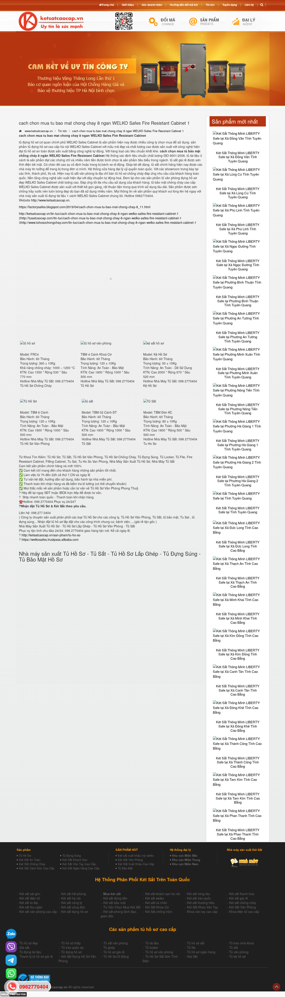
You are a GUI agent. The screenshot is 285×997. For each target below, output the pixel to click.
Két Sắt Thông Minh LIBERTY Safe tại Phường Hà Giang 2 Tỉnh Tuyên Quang (237, 480)
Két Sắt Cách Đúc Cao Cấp (36, 868)
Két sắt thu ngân (31, 907)
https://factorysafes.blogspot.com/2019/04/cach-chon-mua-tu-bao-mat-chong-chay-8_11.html (84, 207)
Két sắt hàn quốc (199, 898)
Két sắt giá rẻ (238, 898)
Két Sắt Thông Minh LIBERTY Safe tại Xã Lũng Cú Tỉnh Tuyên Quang (237, 192)
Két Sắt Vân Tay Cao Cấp (79, 864)
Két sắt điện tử (29, 898)
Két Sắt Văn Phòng (130, 860)
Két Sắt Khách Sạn (74, 860)
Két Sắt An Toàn (29, 860)
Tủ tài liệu (152, 943)
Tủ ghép (109, 947)
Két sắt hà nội (71, 898)
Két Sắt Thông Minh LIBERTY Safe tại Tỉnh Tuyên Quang (237, 510)
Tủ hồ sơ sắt (195, 943)
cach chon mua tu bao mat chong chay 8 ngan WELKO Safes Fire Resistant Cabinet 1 (128, 131)
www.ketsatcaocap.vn (39, 131)
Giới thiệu (128, 5)
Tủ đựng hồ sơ (71, 952)
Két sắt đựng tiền (115, 898)
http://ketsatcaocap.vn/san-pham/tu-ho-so (51, 535)
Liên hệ (249, 5)
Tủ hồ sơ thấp (71, 943)
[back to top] (276, 987)
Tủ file (191, 947)
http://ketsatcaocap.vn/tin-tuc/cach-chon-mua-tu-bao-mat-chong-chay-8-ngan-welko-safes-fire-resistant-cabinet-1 (99, 213)
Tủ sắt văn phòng (115, 943)
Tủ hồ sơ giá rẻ (113, 952)
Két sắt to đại (28, 902)
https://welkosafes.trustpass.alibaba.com (50, 539)
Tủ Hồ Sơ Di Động (116, 956)
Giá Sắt (192, 956)
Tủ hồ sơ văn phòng (159, 952)
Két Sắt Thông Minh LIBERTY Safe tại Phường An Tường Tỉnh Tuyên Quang (237, 336)
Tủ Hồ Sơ (25, 855)
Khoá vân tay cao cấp (202, 911)
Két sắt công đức (73, 907)
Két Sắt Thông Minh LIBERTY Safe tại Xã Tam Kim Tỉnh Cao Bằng (238, 798)
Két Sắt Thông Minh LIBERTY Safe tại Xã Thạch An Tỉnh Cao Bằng (237, 582)
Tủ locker (151, 947)
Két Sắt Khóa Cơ (157, 907)
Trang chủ (108, 5)
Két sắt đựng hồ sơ (74, 911)
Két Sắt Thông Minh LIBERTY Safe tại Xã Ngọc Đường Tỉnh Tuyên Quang (237, 264)
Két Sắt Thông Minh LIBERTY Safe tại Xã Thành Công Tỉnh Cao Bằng (237, 762)
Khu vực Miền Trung (186, 860)
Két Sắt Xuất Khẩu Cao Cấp (136, 864)
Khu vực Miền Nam (185, 864)
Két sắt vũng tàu (198, 893)
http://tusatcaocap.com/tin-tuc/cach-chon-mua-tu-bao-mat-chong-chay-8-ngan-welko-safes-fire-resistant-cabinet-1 (101, 218)
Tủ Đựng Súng (71, 855)
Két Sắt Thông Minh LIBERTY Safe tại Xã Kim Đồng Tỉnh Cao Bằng (237, 654)
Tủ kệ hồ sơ (237, 956)
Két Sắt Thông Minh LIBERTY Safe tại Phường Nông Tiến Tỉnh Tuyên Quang (237, 408)
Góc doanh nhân (152, 5)
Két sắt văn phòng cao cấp (38, 911)
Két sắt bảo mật (114, 902)
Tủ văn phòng (238, 952)
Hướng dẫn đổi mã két (184, 5)
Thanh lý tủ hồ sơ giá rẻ (36, 956)
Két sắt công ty (71, 902)
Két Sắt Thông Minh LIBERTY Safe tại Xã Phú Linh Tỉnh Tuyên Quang (237, 228)
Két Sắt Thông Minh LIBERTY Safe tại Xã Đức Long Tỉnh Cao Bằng (237, 546)
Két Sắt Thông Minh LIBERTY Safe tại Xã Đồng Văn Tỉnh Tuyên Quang (237, 156)
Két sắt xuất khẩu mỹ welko (136, 855)
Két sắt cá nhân (156, 902)
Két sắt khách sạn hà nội (162, 893)
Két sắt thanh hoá (241, 893)
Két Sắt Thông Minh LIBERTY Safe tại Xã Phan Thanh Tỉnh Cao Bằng (237, 833)
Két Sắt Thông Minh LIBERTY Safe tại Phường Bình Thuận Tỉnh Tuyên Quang (237, 300)
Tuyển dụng (229, 5)
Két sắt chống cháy (242, 902)
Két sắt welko (154, 898)
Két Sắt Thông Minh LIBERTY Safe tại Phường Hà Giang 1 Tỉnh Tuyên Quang (237, 444)
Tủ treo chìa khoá (241, 943)
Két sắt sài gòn (29, 893)
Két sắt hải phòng (73, 893)
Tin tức (62, 131)
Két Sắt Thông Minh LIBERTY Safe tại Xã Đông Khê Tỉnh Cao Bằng (237, 725)
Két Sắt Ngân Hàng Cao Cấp (80, 868)
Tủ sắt (233, 947)
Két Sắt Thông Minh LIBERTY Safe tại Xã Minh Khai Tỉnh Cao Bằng (237, 617)
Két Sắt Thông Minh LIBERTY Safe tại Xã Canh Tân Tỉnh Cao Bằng (237, 690)
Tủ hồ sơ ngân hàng (201, 952)
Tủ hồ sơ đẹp (28, 943)
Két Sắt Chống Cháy (32, 864)
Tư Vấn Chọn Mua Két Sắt (121, 907)
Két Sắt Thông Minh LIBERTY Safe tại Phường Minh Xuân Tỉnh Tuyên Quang (237, 372)
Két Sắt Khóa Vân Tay (202, 907)
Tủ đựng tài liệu (30, 952)
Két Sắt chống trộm (158, 911)
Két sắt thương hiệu (201, 902)
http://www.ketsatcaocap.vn (50, 200)
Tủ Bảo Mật (125, 868)
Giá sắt (24, 947)
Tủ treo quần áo (72, 947)
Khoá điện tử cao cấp (244, 911)
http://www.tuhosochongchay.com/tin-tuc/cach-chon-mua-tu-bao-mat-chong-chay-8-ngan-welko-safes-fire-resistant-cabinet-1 (108, 222)
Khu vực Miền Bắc (184, 855)
